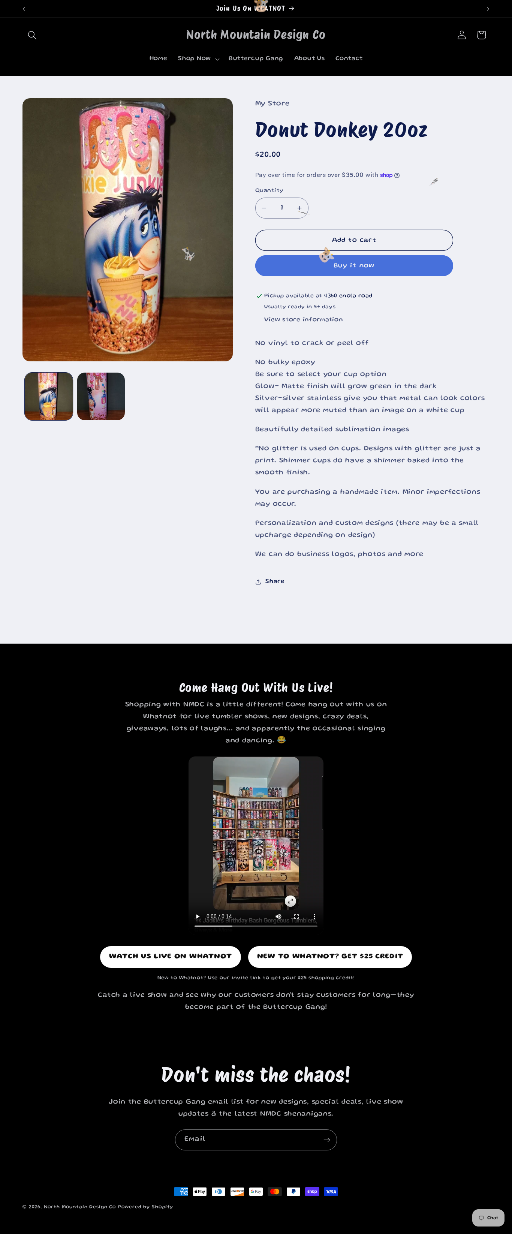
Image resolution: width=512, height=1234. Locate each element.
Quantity (269, 190)
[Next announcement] (488, 8)
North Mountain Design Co (80, 1207)
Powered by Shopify (145, 1207)
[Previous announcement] (24, 8)
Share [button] (275, 581)
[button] (32, 35)
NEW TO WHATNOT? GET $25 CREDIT (330, 957)
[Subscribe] (327, 1139)
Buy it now (354, 266)
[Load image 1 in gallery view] (49, 397)
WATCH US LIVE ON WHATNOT (170, 957)
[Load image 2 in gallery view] (101, 397)
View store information (303, 320)
